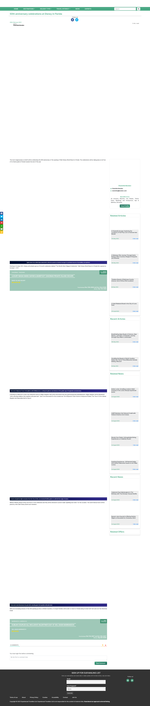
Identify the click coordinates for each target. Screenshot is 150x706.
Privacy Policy (34, 697)
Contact (65, 697)
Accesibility (55, 697)
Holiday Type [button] (45, 9)
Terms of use (14, 697)
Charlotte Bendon (18, 25)
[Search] (138, 8)
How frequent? (71, 686)
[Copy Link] (1, 232)
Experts (88, 9)
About (24, 697)
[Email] (1, 229)
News (77, 9)
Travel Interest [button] (62, 9)
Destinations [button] (28, 9)
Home (16, 9)
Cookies (44, 697)
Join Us (74, 697)
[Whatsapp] (1, 225)
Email (68, 679)
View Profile (125, 206)
